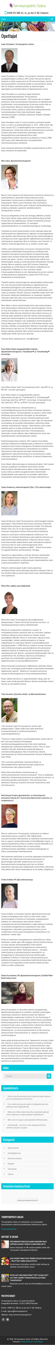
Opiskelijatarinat (14, 1153)
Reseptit (11, 1164)
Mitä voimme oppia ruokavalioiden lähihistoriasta (27, 1120)
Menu (3, 19)
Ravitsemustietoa (15, 1158)
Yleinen (10, 1174)
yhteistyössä (23, 1200)
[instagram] (7, 1320)
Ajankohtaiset (13, 1148)
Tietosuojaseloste (8, 1229)
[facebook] (3, 1320)
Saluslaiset (12, 1169)
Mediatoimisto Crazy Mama (32, 1341)
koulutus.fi (33, 1200)
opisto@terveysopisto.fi (17, 1311)
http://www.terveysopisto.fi (19, 1314)
